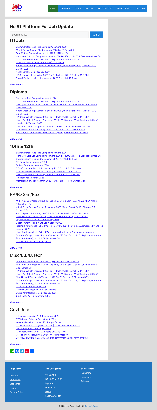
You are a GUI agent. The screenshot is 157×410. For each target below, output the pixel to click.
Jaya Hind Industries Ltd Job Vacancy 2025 (37, 219)
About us (14, 375)
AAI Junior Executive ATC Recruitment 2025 (37, 316)
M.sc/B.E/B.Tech (124, 8)
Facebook (86, 377)
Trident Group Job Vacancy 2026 (32, 165)
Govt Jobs (140, 8)
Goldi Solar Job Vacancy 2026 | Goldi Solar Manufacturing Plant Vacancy (52, 216)
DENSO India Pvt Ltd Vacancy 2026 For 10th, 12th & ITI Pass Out (48, 174)
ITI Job (78, 8)
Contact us (15, 379)
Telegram (85, 381)
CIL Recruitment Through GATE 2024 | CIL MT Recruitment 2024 (48, 325)
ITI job (48, 391)
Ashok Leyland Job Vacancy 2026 (33, 72)
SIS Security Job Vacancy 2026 (31, 162)
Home (52, 8)
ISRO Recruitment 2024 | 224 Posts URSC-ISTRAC (41, 331)
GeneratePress (91, 406)
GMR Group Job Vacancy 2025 (31, 286)
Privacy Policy (16, 392)
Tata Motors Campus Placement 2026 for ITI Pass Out (42, 53)
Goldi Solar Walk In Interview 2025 (33, 296)
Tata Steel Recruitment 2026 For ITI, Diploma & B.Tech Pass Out (47, 59)
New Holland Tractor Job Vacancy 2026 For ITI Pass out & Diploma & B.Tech (53, 277)
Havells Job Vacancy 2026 (29, 123)
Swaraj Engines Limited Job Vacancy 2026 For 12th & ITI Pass (46, 78)
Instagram (86, 373)
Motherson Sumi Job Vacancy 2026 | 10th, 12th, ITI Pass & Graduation (50, 129)
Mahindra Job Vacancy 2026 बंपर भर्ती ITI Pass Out (40, 62)
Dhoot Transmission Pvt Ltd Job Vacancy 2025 (39, 223)
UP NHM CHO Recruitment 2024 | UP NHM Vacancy (42, 335)
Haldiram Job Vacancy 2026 (30, 178)
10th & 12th (65, 8)
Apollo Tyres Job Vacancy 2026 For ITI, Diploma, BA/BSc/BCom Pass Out (52, 132)
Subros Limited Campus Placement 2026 (36, 98)
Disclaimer (15, 384)
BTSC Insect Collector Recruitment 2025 (36, 319)
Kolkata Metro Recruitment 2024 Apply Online (38, 322)
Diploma (89, 8)
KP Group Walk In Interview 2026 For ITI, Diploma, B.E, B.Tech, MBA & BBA (52, 75)
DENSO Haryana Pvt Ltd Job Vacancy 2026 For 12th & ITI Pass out (49, 168)
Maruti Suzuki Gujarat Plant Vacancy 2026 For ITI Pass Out (45, 50)
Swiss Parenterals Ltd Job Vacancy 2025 (36, 293)
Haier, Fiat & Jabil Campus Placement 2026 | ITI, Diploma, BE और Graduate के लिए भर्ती (57, 120)
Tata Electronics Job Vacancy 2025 (33, 241)
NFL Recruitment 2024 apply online (33, 328)
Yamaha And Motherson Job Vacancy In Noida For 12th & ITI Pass (48, 171)
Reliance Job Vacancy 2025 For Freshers (36, 289)
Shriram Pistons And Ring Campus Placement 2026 (41, 47)
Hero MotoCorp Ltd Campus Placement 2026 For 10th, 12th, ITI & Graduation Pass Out (58, 56)
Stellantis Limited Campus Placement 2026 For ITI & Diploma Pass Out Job (53, 126)
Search (96, 34)
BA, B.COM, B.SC (105, 8)
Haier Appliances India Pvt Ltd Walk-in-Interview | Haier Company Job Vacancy (55, 232)
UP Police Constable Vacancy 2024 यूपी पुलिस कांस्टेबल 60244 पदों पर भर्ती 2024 (52, 338)
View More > (16, 84)
